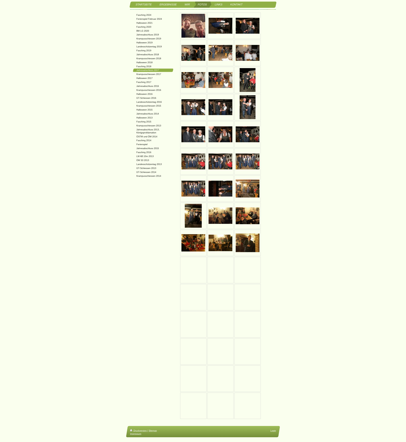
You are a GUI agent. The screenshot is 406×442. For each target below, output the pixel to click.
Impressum (135, 433)
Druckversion (140, 430)
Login (273, 430)
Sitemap (153, 430)
